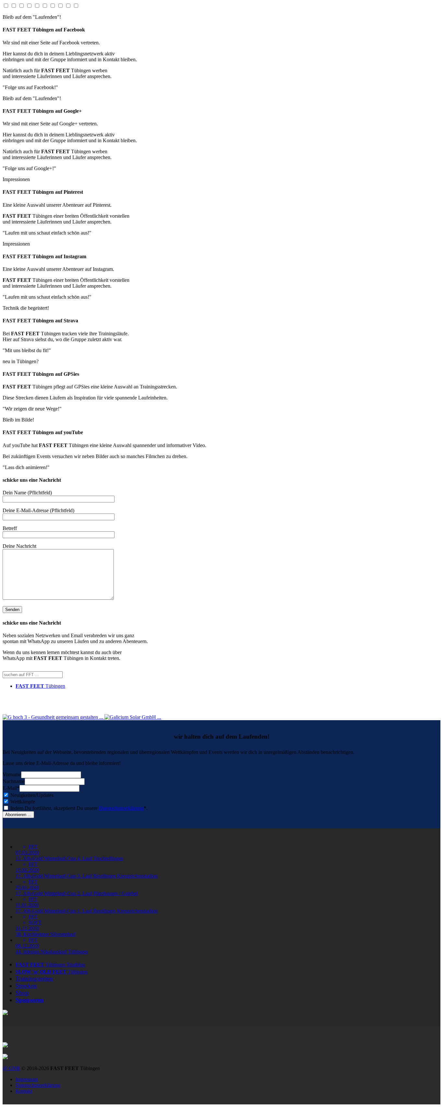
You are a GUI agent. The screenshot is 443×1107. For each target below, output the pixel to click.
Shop (22, 992)
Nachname (14, 781)
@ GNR (11, 1068)
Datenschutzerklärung (121, 808)
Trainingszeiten (34, 978)
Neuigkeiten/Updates (31, 795)
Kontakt (24, 1091)
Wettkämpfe (22, 801)
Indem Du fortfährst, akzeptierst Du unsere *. (78, 808)
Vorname (12, 774)
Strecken (26, 985)
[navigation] (228, 852)
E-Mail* (11, 788)
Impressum (27, 1079)
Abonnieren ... (18, 814)
